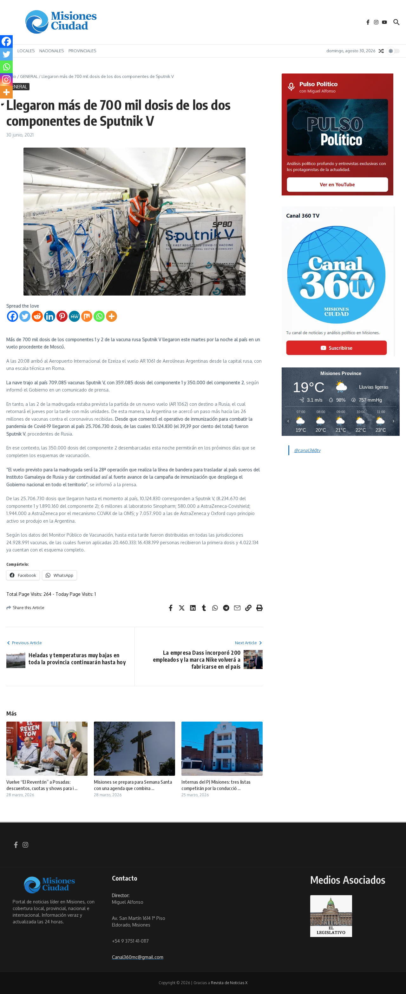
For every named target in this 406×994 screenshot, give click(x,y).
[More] (111, 316)
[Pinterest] (62, 316)
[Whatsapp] (99, 316)
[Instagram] (6, 79)
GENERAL (29, 76)
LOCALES (26, 50)
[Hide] (2, 104)
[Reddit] (37, 316)
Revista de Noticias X (229, 982)
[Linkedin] (49, 316)
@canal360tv (307, 450)
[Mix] (86, 316)
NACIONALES (51, 50)
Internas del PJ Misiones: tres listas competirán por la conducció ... (216, 785)
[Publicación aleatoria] (381, 51)
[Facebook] (12, 316)
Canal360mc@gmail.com (137, 957)
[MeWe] (74, 316)
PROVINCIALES (82, 50)
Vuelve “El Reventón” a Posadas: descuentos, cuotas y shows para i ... (41, 785)
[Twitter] (24, 316)
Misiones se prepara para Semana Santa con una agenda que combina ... (133, 785)
